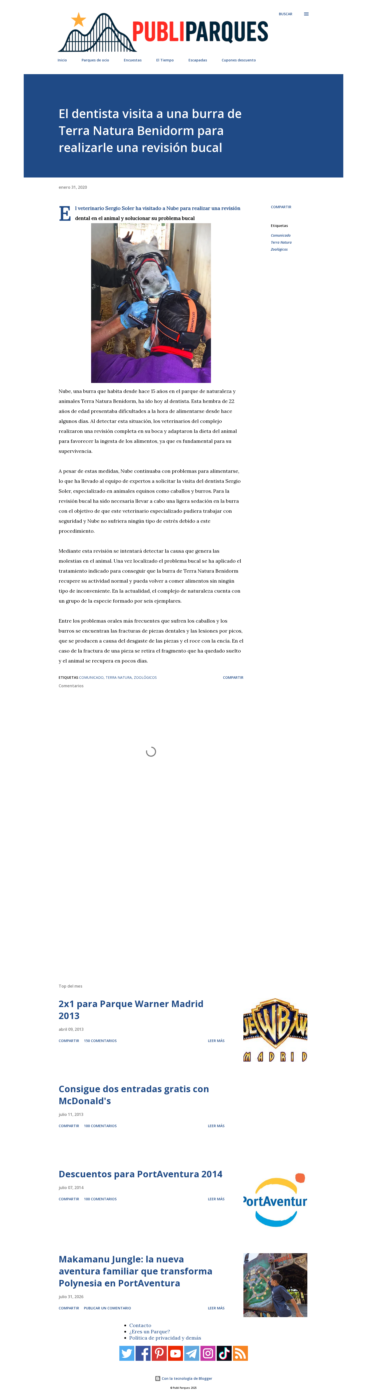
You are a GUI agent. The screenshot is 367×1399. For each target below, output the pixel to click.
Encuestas (133, 60)
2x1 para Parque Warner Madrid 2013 (131, 1010)
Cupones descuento (239, 60)
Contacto (140, 1325)
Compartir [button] (281, 206)
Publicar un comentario (107, 1308)
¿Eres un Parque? (149, 1331)
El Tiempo (165, 60)
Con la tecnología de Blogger (186, 1378)
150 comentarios (100, 1040)
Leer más (216, 1040)
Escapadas (197, 60)
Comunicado (281, 235)
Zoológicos (279, 249)
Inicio (62, 60)
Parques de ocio (95, 60)
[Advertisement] (173, 908)
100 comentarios (100, 1125)
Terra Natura (281, 242)
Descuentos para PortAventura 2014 (140, 1174)
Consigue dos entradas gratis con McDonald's (134, 1095)
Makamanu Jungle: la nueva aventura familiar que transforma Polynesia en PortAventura (135, 1271)
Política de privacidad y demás (165, 1338)
